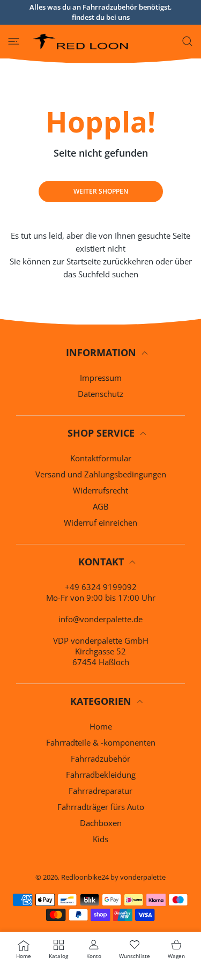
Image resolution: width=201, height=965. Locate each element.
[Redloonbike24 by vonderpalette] (81, 41)
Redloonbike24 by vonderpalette (113, 877)
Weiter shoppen (100, 191)
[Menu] (14, 41)
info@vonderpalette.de (100, 619)
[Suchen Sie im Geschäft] (187, 41)
